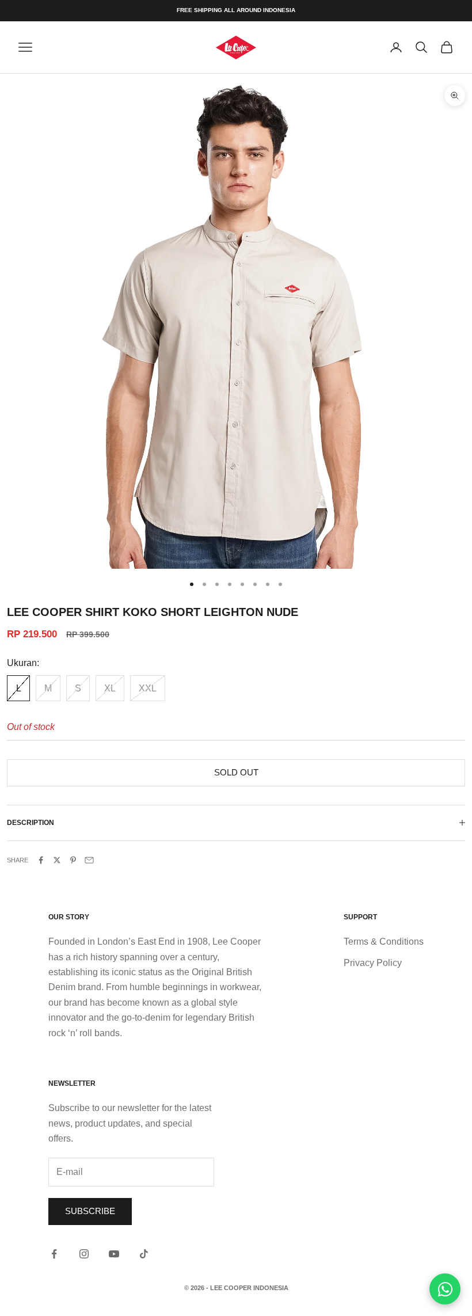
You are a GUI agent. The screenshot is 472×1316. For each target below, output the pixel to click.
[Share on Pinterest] (73, 860)
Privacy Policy (373, 963)
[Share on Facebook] (40, 860)
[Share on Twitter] (57, 860)
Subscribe (90, 1211)
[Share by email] (89, 860)
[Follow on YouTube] (114, 1254)
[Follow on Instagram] (84, 1254)
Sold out (236, 772)
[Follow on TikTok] (144, 1254)
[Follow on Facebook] (54, 1254)
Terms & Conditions (384, 941)
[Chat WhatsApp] (444, 1288)
